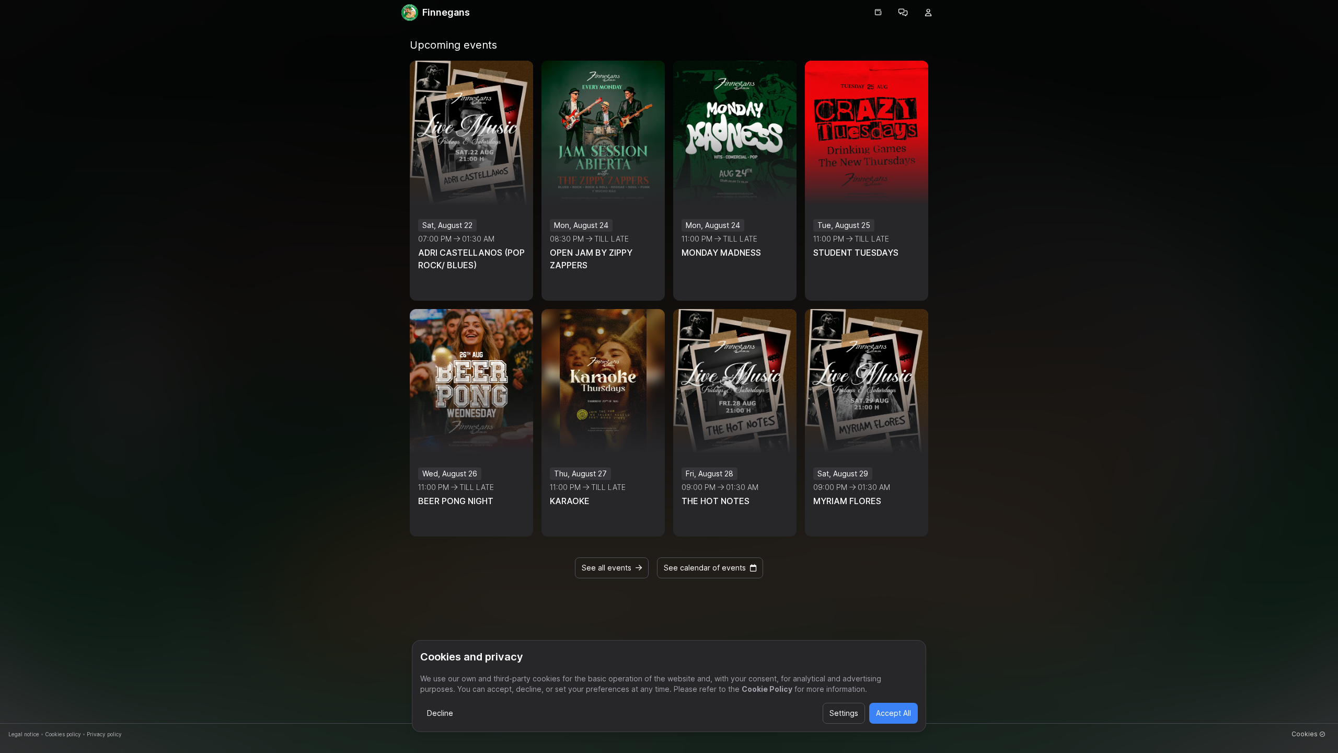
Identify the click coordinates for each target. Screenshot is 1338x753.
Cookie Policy (767, 688)
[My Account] (928, 12)
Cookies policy (63, 734)
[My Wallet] (878, 12)
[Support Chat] (903, 12)
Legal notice (23, 734)
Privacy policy (104, 734)
